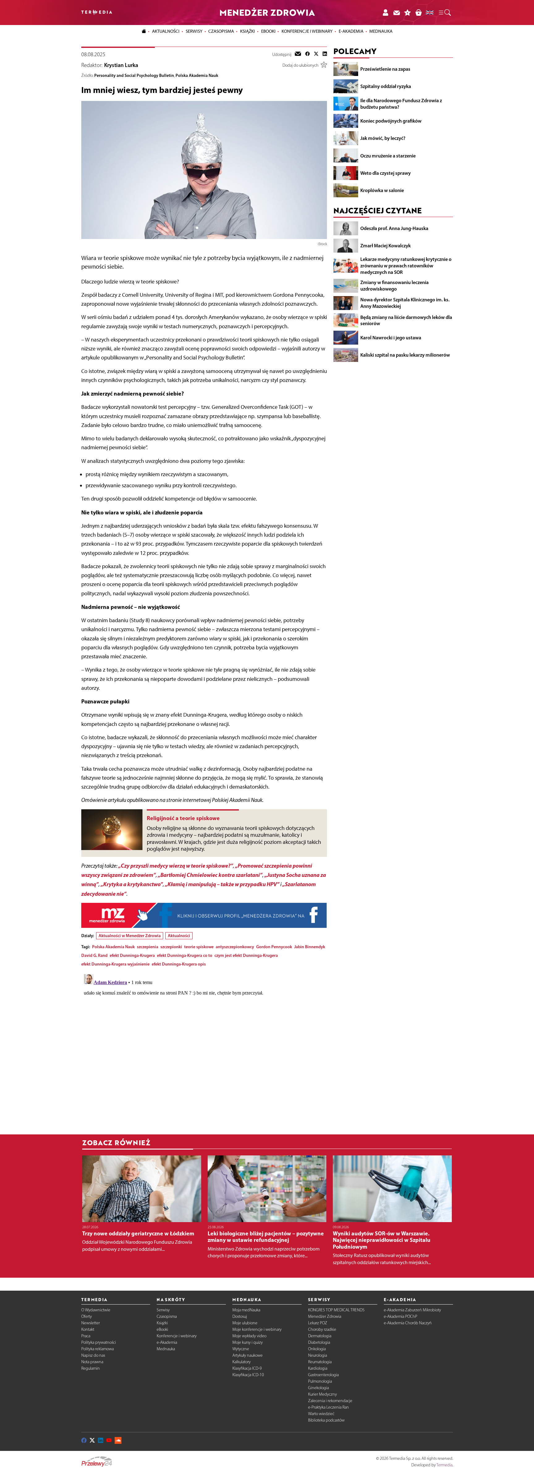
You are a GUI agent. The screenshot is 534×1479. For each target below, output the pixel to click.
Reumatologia (320, 1361)
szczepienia (147, 946)
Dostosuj (239, 1316)
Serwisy (163, 1310)
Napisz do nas (93, 1355)
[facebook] (307, 54)
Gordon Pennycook (274, 946)
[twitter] (316, 54)
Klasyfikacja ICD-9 (247, 1368)
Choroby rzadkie (322, 1329)
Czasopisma (167, 1316)
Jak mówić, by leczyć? (382, 138)
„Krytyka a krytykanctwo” (132, 884)
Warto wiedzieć (321, 1413)
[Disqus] (204, 1049)
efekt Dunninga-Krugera (132, 955)
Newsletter (90, 1323)
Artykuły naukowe (247, 1355)
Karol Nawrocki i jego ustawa (390, 337)
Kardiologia (317, 1368)
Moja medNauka (246, 1310)
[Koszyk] (418, 12)
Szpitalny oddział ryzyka (385, 86)
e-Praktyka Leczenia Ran (328, 1407)
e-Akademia (167, 1342)
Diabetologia (319, 1342)
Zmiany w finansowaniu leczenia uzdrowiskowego (394, 285)
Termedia (444, 1465)
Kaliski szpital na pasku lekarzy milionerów (405, 355)
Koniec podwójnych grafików (391, 121)
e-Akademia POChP (400, 1316)
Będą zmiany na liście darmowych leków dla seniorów (406, 320)
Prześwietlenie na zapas (385, 69)
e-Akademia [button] (351, 31)
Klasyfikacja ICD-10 (248, 1374)
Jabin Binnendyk (309, 946)
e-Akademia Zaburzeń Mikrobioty (412, 1310)
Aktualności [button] (166, 31)
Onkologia (317, 1348)
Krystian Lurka (121, 65)
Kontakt (87, 1329)
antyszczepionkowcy (235, 946)
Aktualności (179, 935)
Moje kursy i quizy (247, 1342)
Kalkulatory (241, 1361)
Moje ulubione (244, 1323)
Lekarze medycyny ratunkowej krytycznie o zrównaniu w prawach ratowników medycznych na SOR (405, 265)
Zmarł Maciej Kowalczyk (385, 245)
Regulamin (90, 1368)
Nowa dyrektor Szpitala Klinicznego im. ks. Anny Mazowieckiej (405, 302)
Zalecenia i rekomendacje (330, 1400)
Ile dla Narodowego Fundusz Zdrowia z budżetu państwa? (401, 103)
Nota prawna (92, 1361)
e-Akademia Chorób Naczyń (408, 1323)
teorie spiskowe (199, 946)
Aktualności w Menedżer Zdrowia (130, 935)
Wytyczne (240, 1348)
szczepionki (171, 946)
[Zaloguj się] (385, 12)
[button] (444, 13)
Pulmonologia (320, 1381)
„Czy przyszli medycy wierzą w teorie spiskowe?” (175, 865)
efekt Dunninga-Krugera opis (179, 964)
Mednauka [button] (380, 31)
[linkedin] (325, 54)
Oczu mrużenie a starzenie (388, 155)
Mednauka (166, 1348)
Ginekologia (318, 1387)
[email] (298, 54)
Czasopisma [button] (221, 31)
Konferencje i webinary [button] (307, 31)
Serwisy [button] (194, 31)
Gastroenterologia (323, 1374)
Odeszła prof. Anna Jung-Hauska (394, 228)
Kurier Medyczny (322, 1394)
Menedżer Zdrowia (324, 1316)
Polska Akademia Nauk (197, 75)
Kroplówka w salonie (382, 190)
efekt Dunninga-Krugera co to (184, 955)
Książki (247, 31)
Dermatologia (319, 1336)
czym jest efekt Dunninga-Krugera (246, 955)
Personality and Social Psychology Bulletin (134, 75)
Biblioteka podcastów (326, 1420)
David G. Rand (94, 955)
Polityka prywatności (98, 1342)
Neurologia (317, 1355)
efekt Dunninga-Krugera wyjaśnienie (115, 964)
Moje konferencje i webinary (257, 1329)
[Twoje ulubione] (407, 12)
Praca (85, 1336)
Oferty (86, 1316)
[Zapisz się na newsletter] (396, 12)
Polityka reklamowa (97, 1348)
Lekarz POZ (317, 1323)
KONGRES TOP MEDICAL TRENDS (336, 1310)
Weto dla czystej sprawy (385, 173)
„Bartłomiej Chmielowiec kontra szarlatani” (210, 874)
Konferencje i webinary (177, 1336)
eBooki (268, 31)
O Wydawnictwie (95, 1310)
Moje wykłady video (249, 1336)
